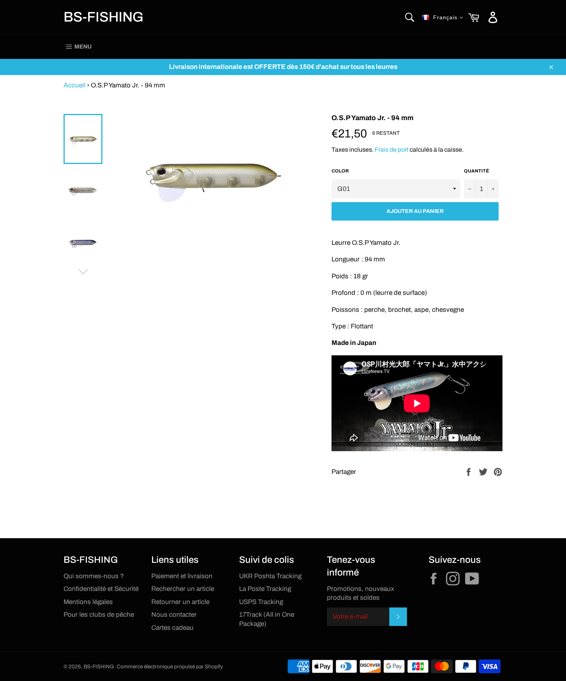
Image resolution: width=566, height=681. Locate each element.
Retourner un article (180, 602)
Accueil (74, 85)
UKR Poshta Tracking (270, 576)
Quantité (476, 171)
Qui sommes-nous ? (94, 576)
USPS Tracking (261, 602)
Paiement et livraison (182, 576)
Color (340, 171)
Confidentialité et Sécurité (101, 588)
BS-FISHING (104, 17)
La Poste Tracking (265, 588)
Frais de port (392, 149)
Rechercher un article (182, 588)
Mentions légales (88, 602)
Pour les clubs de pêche (99, 614)
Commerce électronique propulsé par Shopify (170, 666)
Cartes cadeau (172, 627)
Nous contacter (174, 614)
